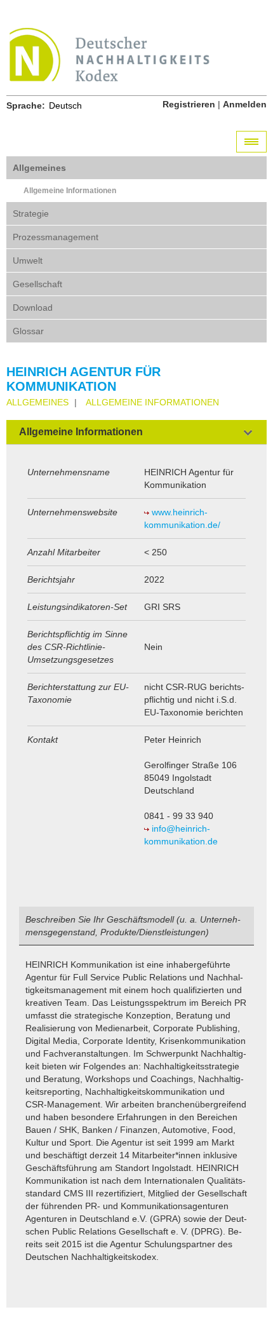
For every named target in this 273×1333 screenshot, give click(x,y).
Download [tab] (33, 307)
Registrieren (189, 104)
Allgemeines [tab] (39, 168)
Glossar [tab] (28, 331)
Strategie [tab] (31, 213)
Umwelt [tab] (28, 260)
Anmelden (245, 104)
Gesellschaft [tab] (37, 284)
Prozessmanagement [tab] (55, 237)
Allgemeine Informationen (69, 190)
